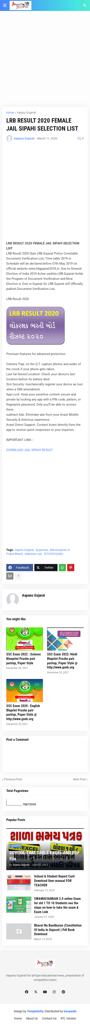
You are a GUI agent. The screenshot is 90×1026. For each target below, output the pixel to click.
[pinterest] (63, 992)
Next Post (79, 779)
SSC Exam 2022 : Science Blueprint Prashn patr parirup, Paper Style (23, 658)
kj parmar (42, 549)
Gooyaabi (70, 1011)
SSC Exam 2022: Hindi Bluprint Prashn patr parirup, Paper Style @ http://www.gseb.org (62, 660)
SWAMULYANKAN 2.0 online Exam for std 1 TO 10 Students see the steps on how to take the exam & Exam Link (57, 905)
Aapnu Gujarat (26, 112)
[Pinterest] (70, 567)
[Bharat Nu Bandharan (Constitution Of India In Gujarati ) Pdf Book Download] (18, 931)
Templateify (35, 1011)
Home (10, 112)
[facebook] (26, 992)
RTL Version (68, 1018)
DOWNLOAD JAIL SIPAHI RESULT (29, 450)
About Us (32, 1018)
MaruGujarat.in (60, 549)
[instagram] (54, 992)
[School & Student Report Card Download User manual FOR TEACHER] (18, 882)
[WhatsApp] (62, 567)
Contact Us (49, 1018)
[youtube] (45, 992)
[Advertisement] (45, 61)
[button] (5, 5)
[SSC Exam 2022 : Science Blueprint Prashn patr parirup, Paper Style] (24, 639)
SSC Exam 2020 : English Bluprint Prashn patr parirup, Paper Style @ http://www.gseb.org (23, 712)
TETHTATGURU (53, 553)
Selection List (33, 553)
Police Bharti (14, 553)
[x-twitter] (35, 992)
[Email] (9, 576)
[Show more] (18, 576)
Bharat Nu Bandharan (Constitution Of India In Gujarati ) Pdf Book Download (58, 929)
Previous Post (13, 779)
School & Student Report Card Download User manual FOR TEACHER (54, 880)
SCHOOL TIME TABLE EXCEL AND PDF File (44, 855)
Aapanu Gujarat (33, 595)
